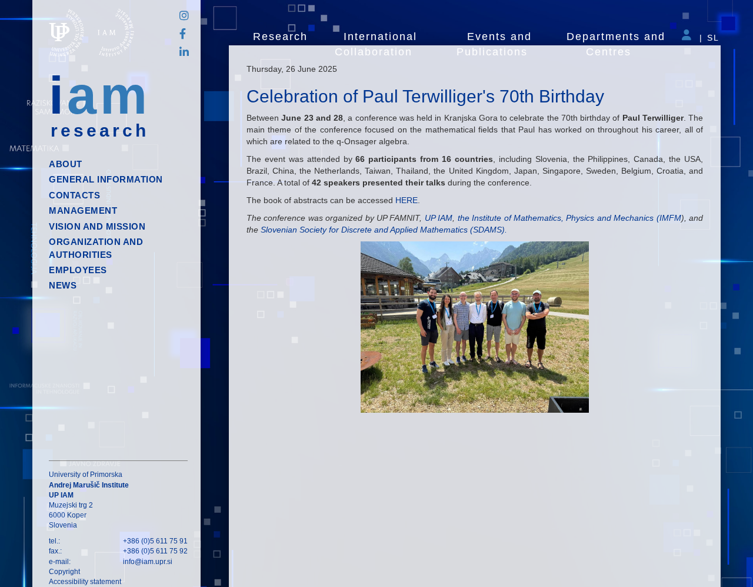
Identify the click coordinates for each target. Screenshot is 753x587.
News (62, 285)
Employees (78, 270)
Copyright (64, 572)
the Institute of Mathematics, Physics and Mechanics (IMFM (569, 218)
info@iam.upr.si (147, 562)
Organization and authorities (96, 248)
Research (280, 36)
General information (106, 179)
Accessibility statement (85, 582)
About (65, 164)
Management (83, 210)
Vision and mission (97, 226)
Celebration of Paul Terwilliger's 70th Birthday (425, 96)
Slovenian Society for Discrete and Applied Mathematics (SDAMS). (382, 229)
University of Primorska (85, 474)
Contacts (74, 195)
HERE (406, 200)
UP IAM (438, 218)
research (100, 131)
